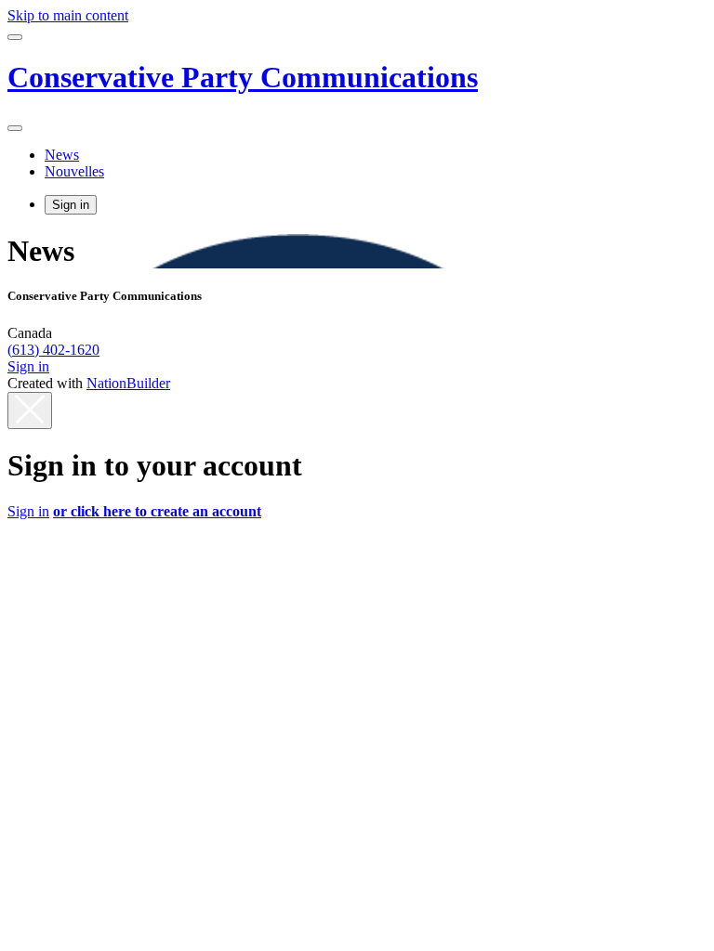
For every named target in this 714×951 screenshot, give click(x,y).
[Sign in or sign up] (14, 128)
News (62, 155)
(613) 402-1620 (53, 350)
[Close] (29, 410)
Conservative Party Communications (242, 77)
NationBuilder (128, 383)
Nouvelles (74, 171)
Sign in (70, 205)
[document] (357, 484)
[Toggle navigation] (14, 37)
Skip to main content (67, 15)
